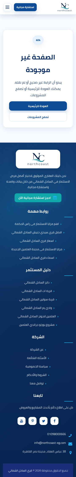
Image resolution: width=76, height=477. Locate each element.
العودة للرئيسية (38, 106)
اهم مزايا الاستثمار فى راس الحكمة (37, 224)
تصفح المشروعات (38, 117)
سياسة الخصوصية (37, 366)
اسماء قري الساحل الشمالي (36, 258)
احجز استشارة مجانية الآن (34, 198)
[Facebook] (54, 421)
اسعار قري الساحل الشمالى (37, 241)
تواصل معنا (37, 383)
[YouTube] (22, 421)
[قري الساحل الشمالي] (65, 7)
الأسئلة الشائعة (36, 358)
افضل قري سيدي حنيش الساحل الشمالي (37, 232)
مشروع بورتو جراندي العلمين (36, 325)
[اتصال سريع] (69, 444)
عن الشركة (36, 349)
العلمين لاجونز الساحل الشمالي (37, 316)
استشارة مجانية (25, 7)
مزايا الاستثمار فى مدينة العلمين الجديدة (36, 249)
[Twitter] (43, 421)
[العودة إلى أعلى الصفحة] (70, 471)
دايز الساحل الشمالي (36, 282)
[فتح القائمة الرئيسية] (7, 7)
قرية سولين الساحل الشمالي (36, 299)
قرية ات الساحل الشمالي (37, 291)
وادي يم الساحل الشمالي (37, 308)
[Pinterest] (32, 421)
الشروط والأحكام (37, 375)
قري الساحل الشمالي (20, 470)
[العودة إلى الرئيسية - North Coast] (38, 159)
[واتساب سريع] (69, 456)
